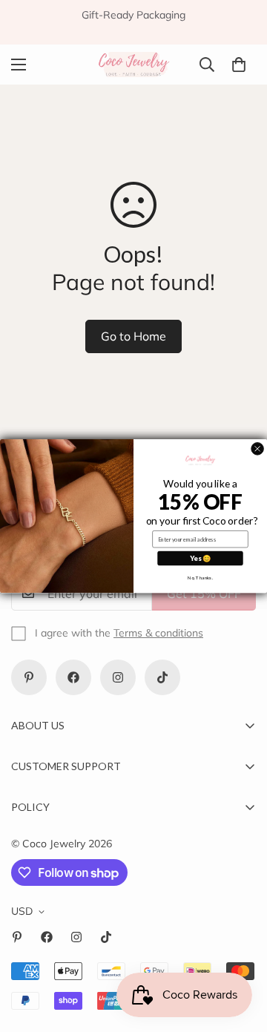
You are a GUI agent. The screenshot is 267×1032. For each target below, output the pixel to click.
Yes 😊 (200, 558)
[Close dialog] (257, 448)
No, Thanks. (200, 577)
